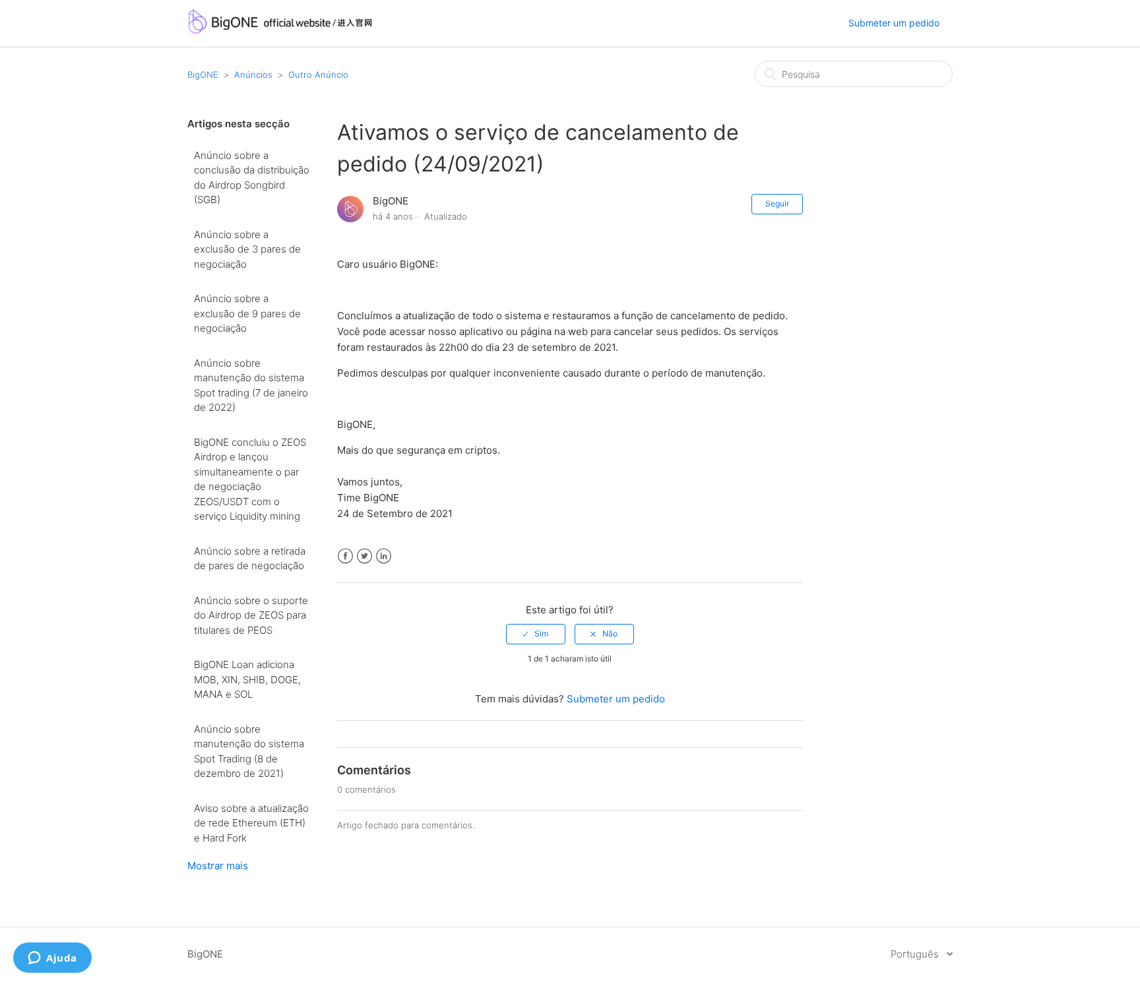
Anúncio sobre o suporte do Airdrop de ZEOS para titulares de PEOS (251, 615)
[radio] (535, 634)
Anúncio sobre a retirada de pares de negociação (249, 558)
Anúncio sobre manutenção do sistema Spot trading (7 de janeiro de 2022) (251, 385)
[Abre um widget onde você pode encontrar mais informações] (52, 958)
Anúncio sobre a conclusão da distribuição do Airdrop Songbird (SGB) (251, 177)
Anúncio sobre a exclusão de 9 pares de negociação (247, 313)
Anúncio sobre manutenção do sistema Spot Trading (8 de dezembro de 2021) (249, 751)
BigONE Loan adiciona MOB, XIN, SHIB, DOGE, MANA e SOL (247, 679)
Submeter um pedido (893, 22)
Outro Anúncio (318, 74)
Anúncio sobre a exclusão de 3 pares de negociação (247, 249)
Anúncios (253, 74)
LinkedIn (383, 556)
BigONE (202, 74)
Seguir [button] (777, 203)
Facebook (345, 556)
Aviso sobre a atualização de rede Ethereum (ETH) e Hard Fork (251, 823)
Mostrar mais (217, 865)
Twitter (364, 556)
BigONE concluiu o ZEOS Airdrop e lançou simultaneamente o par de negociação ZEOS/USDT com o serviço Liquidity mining (250, 479)
